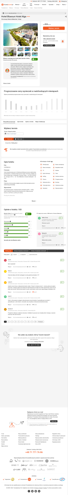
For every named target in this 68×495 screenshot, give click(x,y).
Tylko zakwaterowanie (49, 38)
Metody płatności (22, 438)
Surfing (44, 176)
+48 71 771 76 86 (34, 452)
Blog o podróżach (22, 433)
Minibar (57, 170)
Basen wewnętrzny (47, 167)
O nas (2, 433)
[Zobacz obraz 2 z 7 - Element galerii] (20, 49)
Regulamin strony (56, 433)
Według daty (8, 250)
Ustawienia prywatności (57, 438)
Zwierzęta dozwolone (47, 185)
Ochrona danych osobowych (58, 435)
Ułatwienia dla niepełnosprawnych (47, 182)
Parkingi (37, 435)
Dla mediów (4, 438)
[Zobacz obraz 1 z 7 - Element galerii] (9, 51)
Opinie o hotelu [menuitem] (29, 121)
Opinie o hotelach (22, 440)
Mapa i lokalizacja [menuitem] (40, 121)
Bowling (57, 182)
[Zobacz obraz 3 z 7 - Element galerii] (28, 49)
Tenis (56, 173)
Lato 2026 (31, 4)
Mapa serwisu (4, 446)
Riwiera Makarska (24, 7)
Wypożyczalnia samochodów (42, 438)
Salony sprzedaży (5, 435)
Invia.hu (45, 488)
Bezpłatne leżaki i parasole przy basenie (59, 167)
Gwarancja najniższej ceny (24, 444)
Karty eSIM (38, 444)
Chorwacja (16, 7)
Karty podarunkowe (39, 433)
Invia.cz (37, 488)
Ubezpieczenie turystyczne (41, 440)
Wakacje (11, 7)
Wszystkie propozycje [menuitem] (9, 121)
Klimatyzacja (46, 164)
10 (36, 321)
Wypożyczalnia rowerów (59, 188)
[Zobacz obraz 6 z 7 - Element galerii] (28, 54)
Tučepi (31, 7)
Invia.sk (41, 488)
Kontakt (3, 442)
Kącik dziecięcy (46, 173)
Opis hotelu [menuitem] (20, 121)
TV (43, 170)
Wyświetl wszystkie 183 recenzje (10, 60)
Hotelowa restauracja (59, 185)
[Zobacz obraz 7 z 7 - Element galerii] (35, 54)
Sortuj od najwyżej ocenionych (38, 250)
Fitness (44, 179)
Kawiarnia (45, 188)
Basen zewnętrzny (59, 164)
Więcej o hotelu (6, 83)
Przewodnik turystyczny (24, 435)
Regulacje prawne (56, 442)
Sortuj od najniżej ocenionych (21, 250)
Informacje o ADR (56, 440)
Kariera (3, 444)
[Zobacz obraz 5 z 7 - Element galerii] (20, 54)
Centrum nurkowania (59, 176)
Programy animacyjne (59, 179)
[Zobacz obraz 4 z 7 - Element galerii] (35, 49)
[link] (24, 5)
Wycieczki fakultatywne (40, 442)
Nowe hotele (21, 442)
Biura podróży (4, 440)
